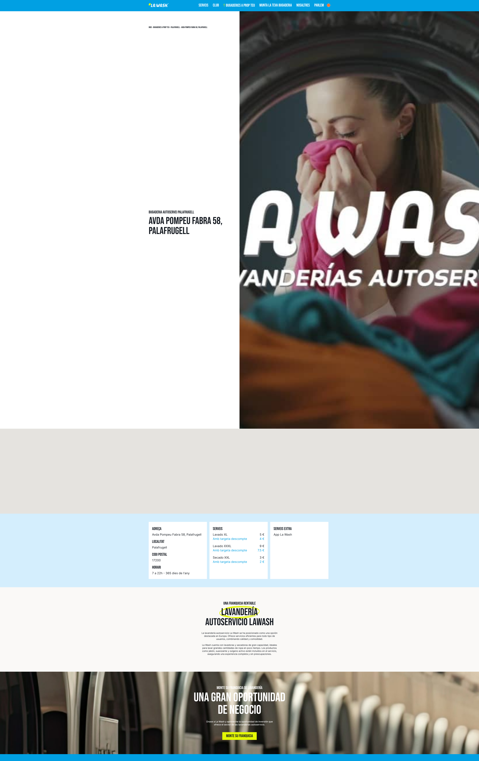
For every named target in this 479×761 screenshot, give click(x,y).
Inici (150, 27)
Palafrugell (175, 27)
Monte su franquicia (239, 736)
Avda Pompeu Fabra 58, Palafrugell (194, 27)
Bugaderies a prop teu (161, 27)
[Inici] (159, 5)
